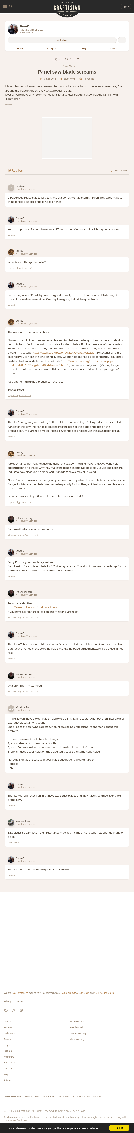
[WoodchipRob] (11, 708)
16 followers (37, 30)
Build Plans (10, 1062)
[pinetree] (11, 187)
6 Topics (113, 48)
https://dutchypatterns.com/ (19, 268)
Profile (20, 48)
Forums (8, 1050)
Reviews (8, 1039)
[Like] (56, 59)
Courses (8, 1068)
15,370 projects (68, 992)
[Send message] (122, 40)
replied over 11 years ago (26, 189)
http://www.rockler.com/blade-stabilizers (32, 607)
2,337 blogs (83, 992)
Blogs (7, 1045)
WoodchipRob (23, 707)
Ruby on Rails (77, 1111)
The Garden (63, 1096)
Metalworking (77, 1039)
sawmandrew (23, 821)
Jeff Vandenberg (24, 518)
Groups (8, 1021)
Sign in (126, 6)
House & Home (31, 1096)
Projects (8, 1027)
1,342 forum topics (104, 992)
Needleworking (77, 1027)
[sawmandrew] (11, 822)
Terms (19, 1001)
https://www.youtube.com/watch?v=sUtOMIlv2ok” (64, 352)
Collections (9, 1033)
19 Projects (51, 48)
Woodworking (77, 1021)
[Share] (78, 59)
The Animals (48, 1096)
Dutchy (19, 250)
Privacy (7, 1001)
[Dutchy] (11, 252)
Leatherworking (78, 1033)
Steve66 (20, 218)
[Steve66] (13, 29)
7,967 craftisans (20, 992)
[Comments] (66, 59)
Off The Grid (78, 1096)
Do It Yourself (94, 1096)
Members (9, 1056)
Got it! (119, 1128)
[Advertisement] (67, 138)
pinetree (20, 186)
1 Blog (83, 48)
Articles (8, 1080)
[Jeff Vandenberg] (11, 519)
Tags (6, 1074)
